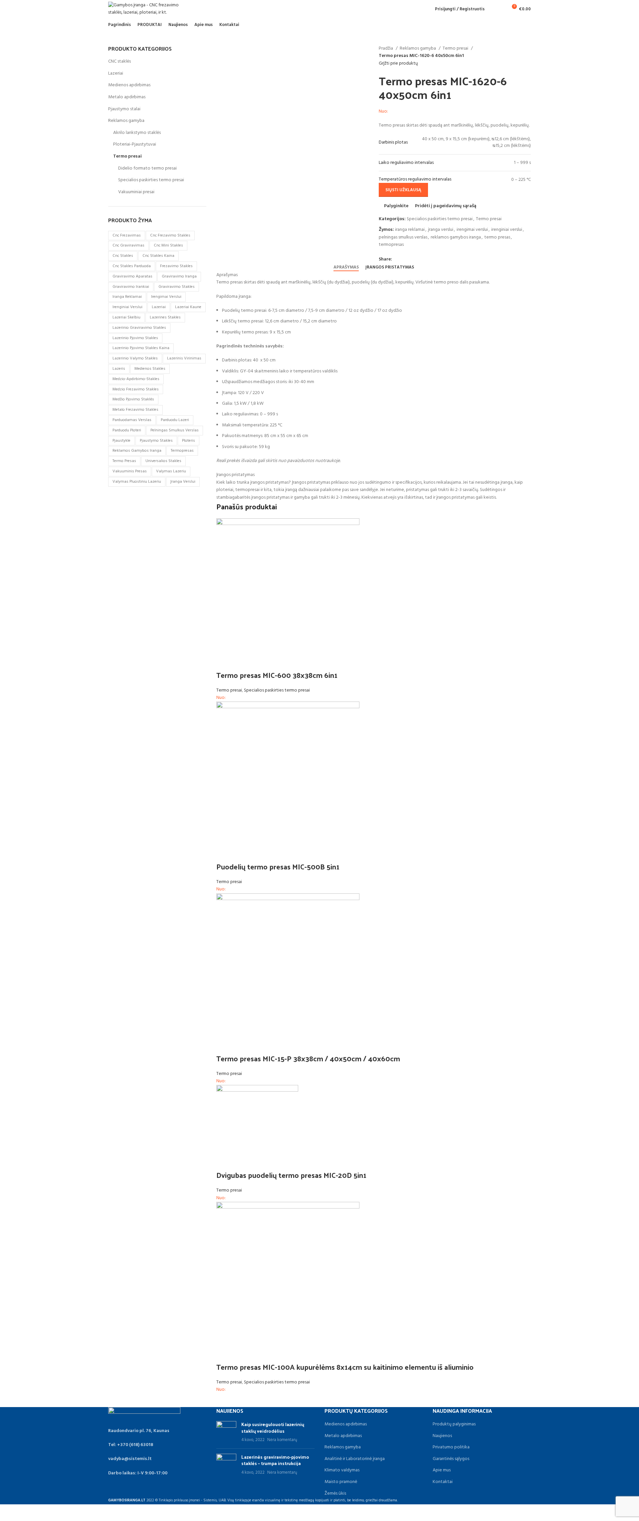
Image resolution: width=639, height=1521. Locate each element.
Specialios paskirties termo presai (440, 219)
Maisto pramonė (340, 1482)
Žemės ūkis (335, 1493)
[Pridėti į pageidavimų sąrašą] (260, 661)
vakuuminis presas (129, 471)
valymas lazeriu (171, 471)
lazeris (118, 368)
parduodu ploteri (126, 430)
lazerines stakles (165, 317)
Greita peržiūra (242, 661)
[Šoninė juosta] (8, 1512)
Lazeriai (115, 73)
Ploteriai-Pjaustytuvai (134, 144)
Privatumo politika (451, 1447)
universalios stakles (163, 461)
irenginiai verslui (506, 230)
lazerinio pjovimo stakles (135, 338)
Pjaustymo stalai (124, 109)
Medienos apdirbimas (129, 85)
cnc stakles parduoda (131, 266)
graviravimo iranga (179, 276)
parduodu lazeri (175, 420)
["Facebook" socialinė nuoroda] (397, 259)
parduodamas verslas (131, 420)
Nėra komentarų (282, 1440)
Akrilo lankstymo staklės (137, 133)
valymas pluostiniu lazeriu (136, 481)
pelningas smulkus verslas (403, 237)
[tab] (346, 267)
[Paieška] (493, 9)
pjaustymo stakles (156, 440)
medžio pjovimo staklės (133, 399)
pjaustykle (121, 440)
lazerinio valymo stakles (135, 358)
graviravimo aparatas (132, 276)
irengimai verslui (472, 230)
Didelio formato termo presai (147, 168)
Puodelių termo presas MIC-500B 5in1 (277, 866)
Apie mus (442, 1470)
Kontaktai (443, 1482)
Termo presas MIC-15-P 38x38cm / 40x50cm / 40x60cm (308, 1058)
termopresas (391, 245)
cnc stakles (122, 256)
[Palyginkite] (224, 661)
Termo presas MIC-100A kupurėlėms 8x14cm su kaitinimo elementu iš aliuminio (345, 1366)
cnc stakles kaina (158, 256)
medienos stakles (149, 368)
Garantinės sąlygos (451, 1459)
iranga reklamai (410, 230)
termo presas (497, 237)
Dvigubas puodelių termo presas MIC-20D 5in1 (291, 1175)
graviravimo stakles (176, 286)
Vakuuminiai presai (136, 192)
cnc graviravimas (128, 245)
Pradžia (386, 48)
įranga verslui (440, 230)
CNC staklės (119, 61)
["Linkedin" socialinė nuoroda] (420, 259)
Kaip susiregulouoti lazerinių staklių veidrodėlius (272, 1427)
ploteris (188, 440)
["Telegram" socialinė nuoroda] (428, 259)
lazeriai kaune (188, 307)
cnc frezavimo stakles (170, 235)
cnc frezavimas (126, 235)
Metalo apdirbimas (126, 97)
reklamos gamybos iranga (456, 237)
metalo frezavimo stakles (135, 409)
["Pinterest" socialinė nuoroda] (413, 259)
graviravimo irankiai (130, 286)
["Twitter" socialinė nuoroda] (405, 259)
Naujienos (442, 1436)
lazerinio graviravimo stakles (139, 327)
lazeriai (159, 307)
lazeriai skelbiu (126, 317)
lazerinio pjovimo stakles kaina (140, 348)
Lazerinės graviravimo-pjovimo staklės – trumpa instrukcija (275, 1460)
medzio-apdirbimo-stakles (135, 379)
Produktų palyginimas (454, 1424)
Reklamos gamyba (418, 48)
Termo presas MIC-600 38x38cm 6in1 (276, 675)
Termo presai (456, 48)
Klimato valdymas (341, 1470)
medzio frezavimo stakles (135, 389)
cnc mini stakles (168, 245)
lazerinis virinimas (184, 358)
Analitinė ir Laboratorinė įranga (354, 1459)
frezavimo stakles (176, 266)
